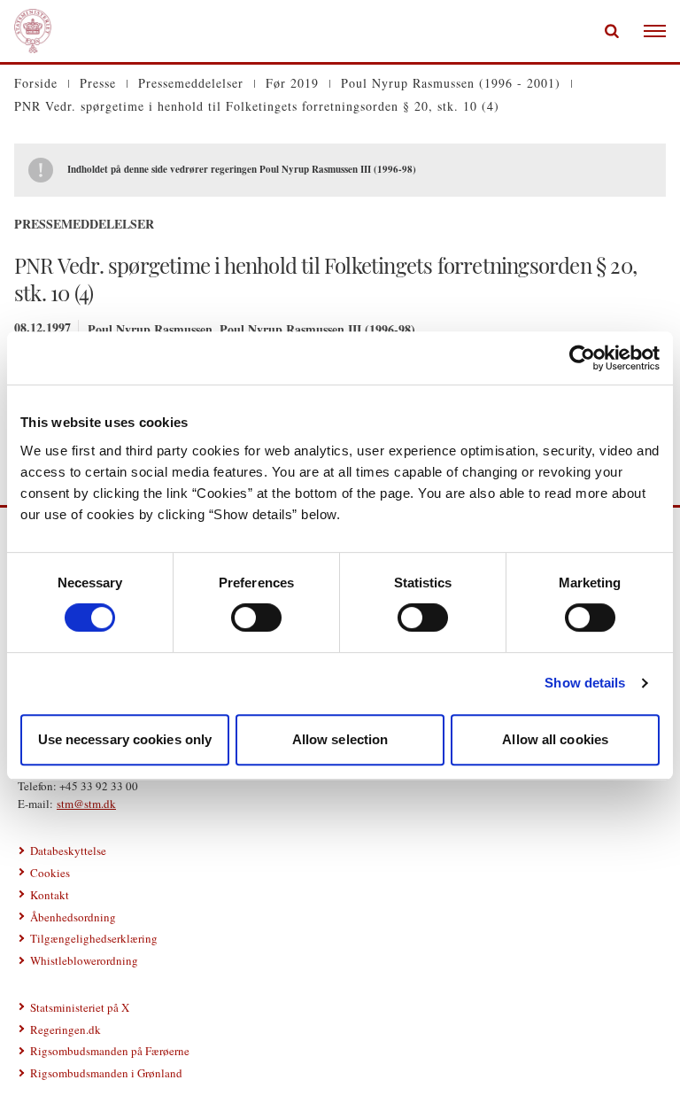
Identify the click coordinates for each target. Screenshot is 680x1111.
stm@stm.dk (86, 804)
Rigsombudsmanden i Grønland (106, 1073)
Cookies (50, 873)
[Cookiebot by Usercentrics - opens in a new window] (582, 358)
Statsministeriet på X (79, 1007)
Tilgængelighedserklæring (94, 938)
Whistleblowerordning (84, 960)
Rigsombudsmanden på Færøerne (109, 1051)
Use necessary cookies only (125, 739)
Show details (585, 682)
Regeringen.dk (65, 1029)
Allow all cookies (555, 739)
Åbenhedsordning (73, 917)
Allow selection (340, 739)
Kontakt (49, 895)
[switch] (256, 617)
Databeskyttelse (68, 850)
